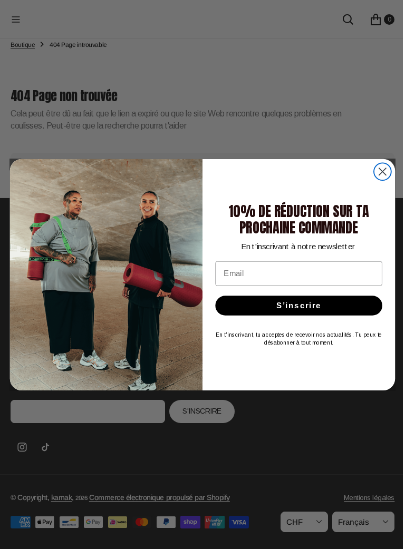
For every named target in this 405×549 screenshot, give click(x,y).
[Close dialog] (378, 171)
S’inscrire (294, 305)
